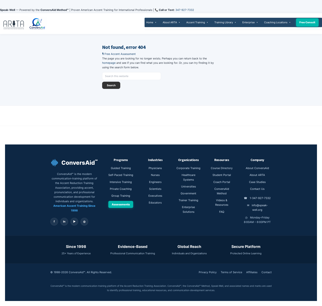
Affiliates (251, 272)
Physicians (155, 168)
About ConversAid (257, 168)
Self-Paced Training (120, 175)
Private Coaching (121, 188)
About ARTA (170, 22)
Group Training (120, 195)
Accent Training (195, 22)
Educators (155, 202)
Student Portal (221, 175)
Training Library (223, 22)
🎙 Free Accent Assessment (119, 54)
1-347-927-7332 (257, 198)
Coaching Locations (275, 22)
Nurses (155, 175)
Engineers (155, 182)
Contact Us (257, 188)
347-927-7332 (184, 10)
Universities (188, 186)
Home (149, 22)
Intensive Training (121, 182)
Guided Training (121, 168)
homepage (109, 62)
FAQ (221, 211)
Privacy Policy (208, 272)
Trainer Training (188, 200)
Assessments (121, 204)
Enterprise (248, 22)
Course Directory (222, 168)
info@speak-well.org (257, 207)
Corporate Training (188, 168)
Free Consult (307, 22)
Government (188, 193)
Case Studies (257, 182)
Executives (155, 195)
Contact (266, 272)
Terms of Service (231, 272)
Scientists (155, 188)
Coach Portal (221, 182)
